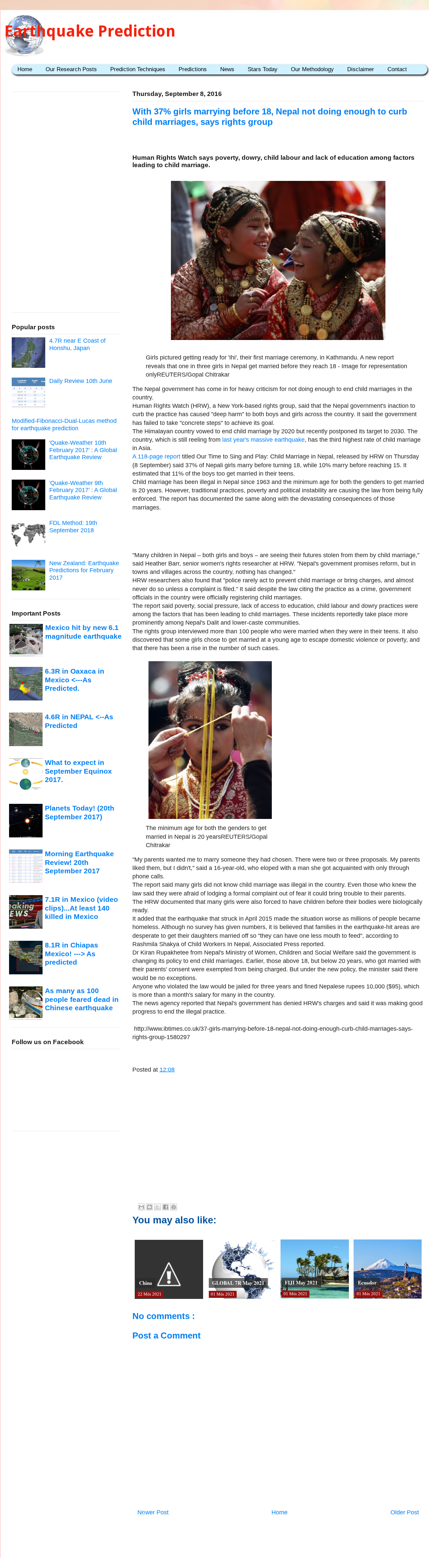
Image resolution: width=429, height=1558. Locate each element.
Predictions (193, 69)
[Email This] (141, 1207)
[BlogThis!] (149, 1207)
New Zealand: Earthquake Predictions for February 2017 (84, 570)
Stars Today (263, 69)
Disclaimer (360, 69)
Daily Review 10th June (80, 381)
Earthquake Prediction (90, 31)
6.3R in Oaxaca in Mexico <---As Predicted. (74, 679)
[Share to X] (157, 1207)
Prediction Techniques (137, 69)
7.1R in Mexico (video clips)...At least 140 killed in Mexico (81, 907)
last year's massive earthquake (263, 439)
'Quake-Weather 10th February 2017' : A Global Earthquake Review (83, 449)
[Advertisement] (278, 530)
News (227, 69)
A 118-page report (156, 456)
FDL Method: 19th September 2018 (73, 527)
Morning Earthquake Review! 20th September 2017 (79, 862)
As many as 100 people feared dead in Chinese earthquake (82, 999)
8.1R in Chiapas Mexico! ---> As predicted (71, 953)
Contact (397, 69)
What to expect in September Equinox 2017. (78, 771)
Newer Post (153, 1512)
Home (24, 69)
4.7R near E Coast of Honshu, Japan (77, 344)
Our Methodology (312, 69)
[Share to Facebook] (165, 1207)
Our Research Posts (71, 69)
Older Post (404, 1512)
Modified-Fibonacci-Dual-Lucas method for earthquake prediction (64, 425)
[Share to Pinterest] (173, 1207)
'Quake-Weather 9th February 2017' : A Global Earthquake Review (83, 490)
